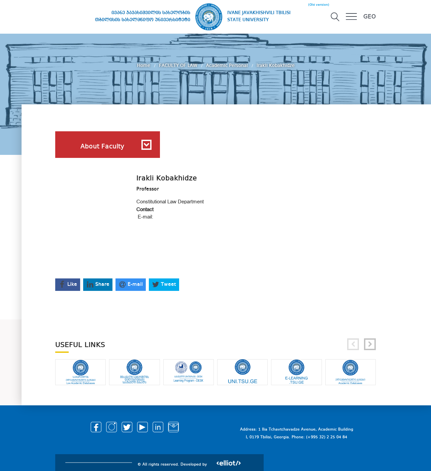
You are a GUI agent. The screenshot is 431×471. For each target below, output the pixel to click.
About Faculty (102, 146)
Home (144, 65)
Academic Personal (227, 65)
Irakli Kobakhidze (276, 65)
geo (369, 17)
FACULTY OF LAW (179, 65)
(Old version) (318, 4)
